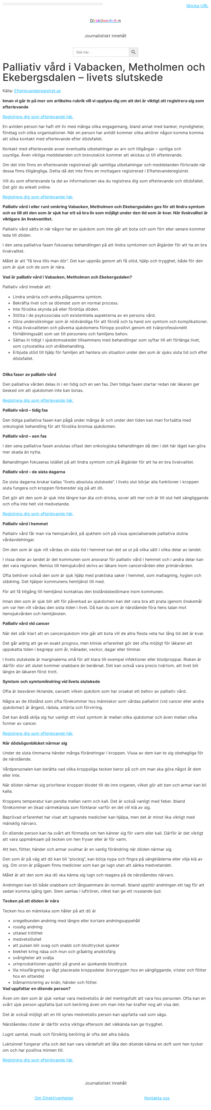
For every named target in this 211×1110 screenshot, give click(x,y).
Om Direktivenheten (54, 1097)
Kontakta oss (157, 1097)
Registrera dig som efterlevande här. (38, 116)
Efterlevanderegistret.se (37, 90)
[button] (53, 4)
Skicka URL (197, 5)
